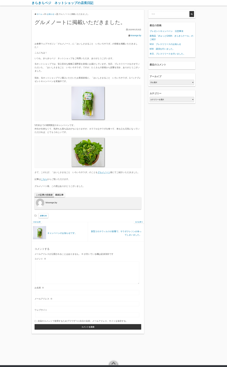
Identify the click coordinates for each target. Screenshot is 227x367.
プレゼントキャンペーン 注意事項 (166, 31)
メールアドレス (43, 299)
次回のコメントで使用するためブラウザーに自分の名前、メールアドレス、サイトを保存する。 (83, 321)
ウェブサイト (41, 310)
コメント (40, 259)
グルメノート (104, 172)
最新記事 (59, 195)
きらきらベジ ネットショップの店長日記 (62, 3)
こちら (44, 179)
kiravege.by (135, 35)
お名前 (39, 288)
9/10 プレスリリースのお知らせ (165, 44)
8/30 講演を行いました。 (162, 49)
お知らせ (43, 216)
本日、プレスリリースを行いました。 (167, 54)
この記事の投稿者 (44, 195)
